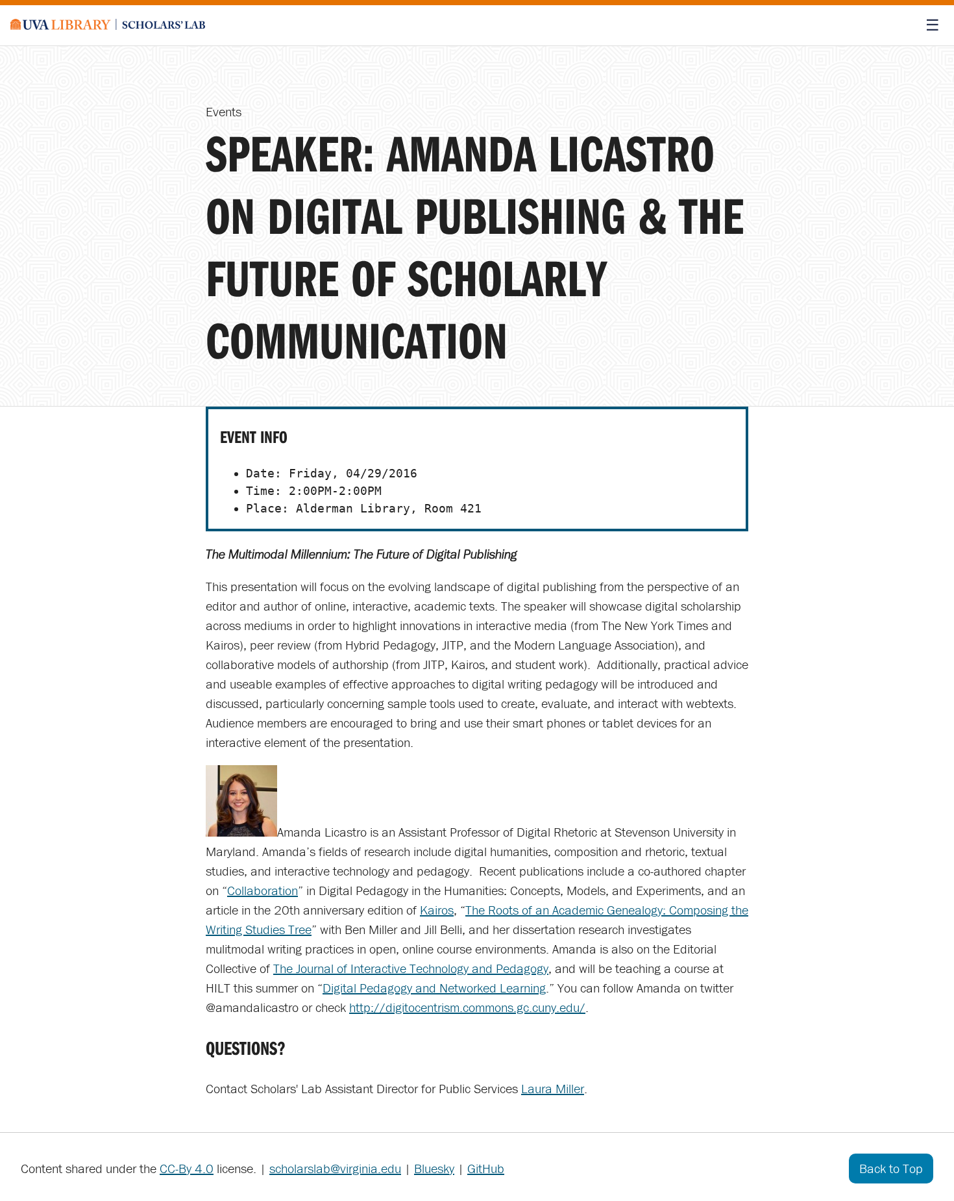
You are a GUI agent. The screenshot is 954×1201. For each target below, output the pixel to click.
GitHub (485, 1168)
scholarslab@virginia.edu (335, 1168)
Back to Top (891, 1168)
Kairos (437, 910)
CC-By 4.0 (187, 1168)
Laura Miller (552, 1088)
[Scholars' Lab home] (107, 25)
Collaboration (262, 890)
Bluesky (434, 1168)
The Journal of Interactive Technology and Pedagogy (410, 968)
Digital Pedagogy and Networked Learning (434, 988)
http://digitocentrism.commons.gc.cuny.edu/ (467, 1007)
